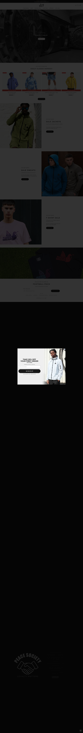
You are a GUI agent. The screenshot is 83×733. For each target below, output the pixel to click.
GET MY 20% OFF (29, 371)
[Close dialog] (64, 349)
